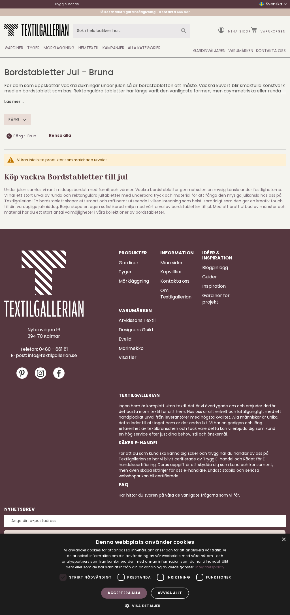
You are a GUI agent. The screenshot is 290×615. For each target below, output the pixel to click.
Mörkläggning (134, 281)
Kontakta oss (174, 281)
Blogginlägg (215, 268)
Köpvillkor (171, 272)
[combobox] (131, 31)
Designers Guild (136, 330)
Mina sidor (239, 31)
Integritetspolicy (209, 567)
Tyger (125, 272)
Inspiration (214, 286)
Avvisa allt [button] (170, 592)
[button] (145, 605)
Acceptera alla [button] (124, 592)
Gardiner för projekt (216, 299)
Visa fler (128, 357)
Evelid (125, 339)
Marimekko (131, 348)
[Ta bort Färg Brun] (9, 136)
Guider (209, 277)
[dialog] (145, 574)
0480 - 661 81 (53, 349)
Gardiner (128, 263)
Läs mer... (14, 101)
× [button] (284, 540)
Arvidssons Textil (137, 320)
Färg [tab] (14, 119)
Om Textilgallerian (175, 293)
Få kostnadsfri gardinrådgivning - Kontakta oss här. (145, 12)
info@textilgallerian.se (52, 355)
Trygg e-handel (67, 4)
